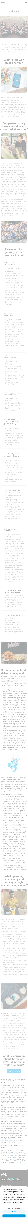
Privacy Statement (16, 1204)
